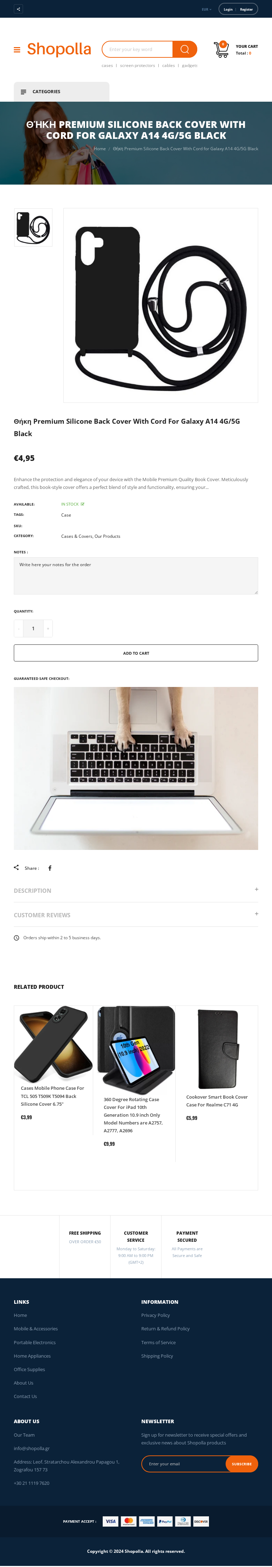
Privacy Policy (155, 1315)
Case (66, 515)
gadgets (190, 65)
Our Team (24, 1435)
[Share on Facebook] (51, 868)
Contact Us (25, 1396)
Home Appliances (32, 1356)
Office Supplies (29, 1369)
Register (246, 9)
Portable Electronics (35, 1342)
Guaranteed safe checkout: (41, 678)
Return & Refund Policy (165, 1328)
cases (107, 65)
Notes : (21, 551)
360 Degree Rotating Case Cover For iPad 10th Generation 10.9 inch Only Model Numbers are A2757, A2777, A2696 (133, 1115)
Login (228, 9)
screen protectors (137, 65)
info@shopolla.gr (32, 1448)
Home (20, 1315)
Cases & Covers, (77, 536)
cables (168, 65)
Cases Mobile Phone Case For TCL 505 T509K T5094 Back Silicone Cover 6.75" (52, 1096)
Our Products (107, 536)
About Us (23, 1383)
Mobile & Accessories (36, 1328)
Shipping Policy (157, 1356)
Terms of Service (158, 1342)
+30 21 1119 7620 (31, 1483)
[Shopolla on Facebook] (39, 9)
